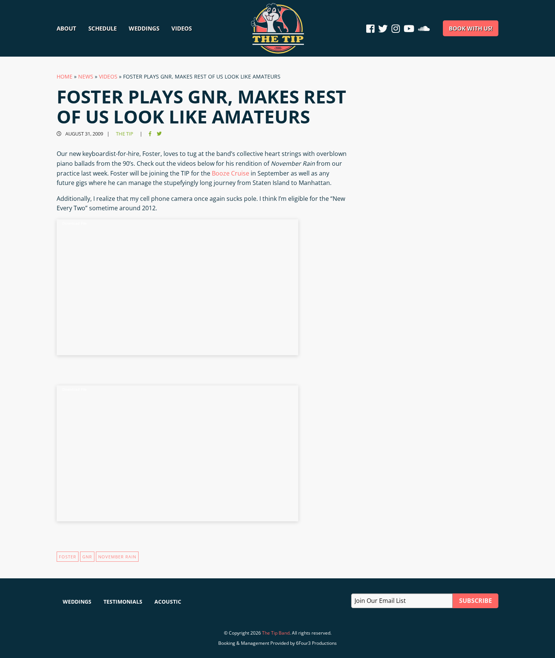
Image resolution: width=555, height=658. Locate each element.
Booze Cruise (230, 173)
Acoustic (167, 601)
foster (67, 556)
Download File (74, 223)
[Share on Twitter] (159, 133)
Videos (108, 76)
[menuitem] (69, 28)
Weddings (77, 601)
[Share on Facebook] (150, 133)
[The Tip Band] (277, 51)
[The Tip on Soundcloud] (424, 28)
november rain (117, 556)
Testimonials (122, 601)
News (85, 76)
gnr (87, 556)
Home (64, 76)
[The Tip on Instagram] (396, 28)
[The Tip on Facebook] (371, 28)
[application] (177, 287)
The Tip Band (276, 633)
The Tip (124, 133)
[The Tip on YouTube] (409, 28)
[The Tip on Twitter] (383, 28)
